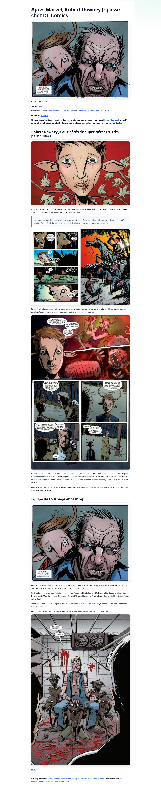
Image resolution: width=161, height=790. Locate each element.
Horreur (44, 115)
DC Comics (64, 111)
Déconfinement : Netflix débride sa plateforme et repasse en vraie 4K (75, 778)
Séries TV (106, 111)
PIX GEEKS (42, 106)
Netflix (91, 111)
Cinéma (73, 111)
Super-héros (53, 111)
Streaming (82, 111)
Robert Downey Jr (112, 120)
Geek (44, 111)
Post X (33, 769)
